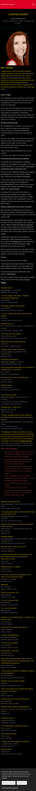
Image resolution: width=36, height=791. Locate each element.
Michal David (17, 241)
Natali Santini (11, 274)
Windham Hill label (26, 441)
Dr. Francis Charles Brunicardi (11, 422)
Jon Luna (4, 709)
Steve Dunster (5, 290)
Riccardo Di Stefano (7, 397)
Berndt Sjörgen (14, 189)
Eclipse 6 (4, 409)
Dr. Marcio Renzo (6, 352)
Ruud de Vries (5, 610)
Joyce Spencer (6, 595)
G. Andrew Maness (7, 539)
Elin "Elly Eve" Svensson (25, 225)
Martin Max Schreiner (8, 362)
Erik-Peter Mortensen (8, 516)
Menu (33, 4)
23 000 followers (24, 279)
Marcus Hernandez (7, 504)
